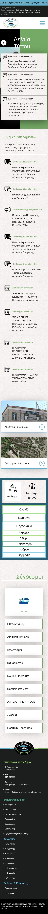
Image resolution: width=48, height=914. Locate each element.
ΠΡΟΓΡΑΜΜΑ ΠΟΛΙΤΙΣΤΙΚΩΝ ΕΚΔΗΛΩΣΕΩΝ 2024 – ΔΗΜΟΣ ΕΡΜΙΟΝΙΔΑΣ (23, 353)
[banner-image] (24, 601)
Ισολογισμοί (14, 649)
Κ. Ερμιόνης (10, 849)
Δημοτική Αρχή (11, 888)
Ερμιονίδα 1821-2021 (27, 150)
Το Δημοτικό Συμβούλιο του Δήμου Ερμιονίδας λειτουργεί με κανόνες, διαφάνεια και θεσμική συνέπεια (20, 12)
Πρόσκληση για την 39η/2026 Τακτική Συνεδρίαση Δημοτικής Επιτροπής (26, 272)
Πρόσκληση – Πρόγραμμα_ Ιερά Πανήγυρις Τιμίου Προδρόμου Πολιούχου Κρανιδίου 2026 (25, 220)
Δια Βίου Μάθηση (18, 636)
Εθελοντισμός (15, 624)
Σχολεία (12, 714)
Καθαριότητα (15, 662)
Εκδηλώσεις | (16, 288)
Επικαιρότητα (10, 144)
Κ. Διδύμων (9, 863)
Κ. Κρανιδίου (10, 844)
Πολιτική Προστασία (19, 727)
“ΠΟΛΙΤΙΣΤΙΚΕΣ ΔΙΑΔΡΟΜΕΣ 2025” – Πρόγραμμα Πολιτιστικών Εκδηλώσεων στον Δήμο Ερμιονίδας (24, 324)
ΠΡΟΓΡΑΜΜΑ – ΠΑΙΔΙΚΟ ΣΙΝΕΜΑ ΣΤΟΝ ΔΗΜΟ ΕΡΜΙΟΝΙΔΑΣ (25, 378)
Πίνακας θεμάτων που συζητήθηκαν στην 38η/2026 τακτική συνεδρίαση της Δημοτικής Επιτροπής (26, 247)
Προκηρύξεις (24, 147)
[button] (21, 611)
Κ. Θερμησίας (10, 873)
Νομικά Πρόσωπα (18, 675)
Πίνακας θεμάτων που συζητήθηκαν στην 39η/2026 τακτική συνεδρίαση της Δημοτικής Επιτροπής (26, 172)
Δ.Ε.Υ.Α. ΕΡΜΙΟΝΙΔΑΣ (21, 701)
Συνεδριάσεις (10, 150)
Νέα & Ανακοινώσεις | (20, 209)
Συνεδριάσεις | (18, 162)
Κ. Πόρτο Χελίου (11, 854)
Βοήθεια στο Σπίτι (18, 688)
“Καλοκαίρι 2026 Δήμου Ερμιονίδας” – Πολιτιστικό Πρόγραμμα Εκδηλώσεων (25, 296)
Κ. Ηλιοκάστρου (11, 868)
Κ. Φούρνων (10, 878)
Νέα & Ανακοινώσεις (13, 814)
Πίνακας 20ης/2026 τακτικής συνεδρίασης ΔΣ (26, 196)
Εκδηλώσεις (23, 144)
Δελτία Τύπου (12, 57)
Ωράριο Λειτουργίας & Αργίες (16, 834)
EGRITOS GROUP (7, 906)
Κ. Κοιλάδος (10, 858)
